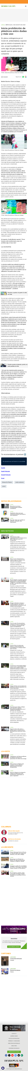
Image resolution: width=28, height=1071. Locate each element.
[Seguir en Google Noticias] (26, 77)
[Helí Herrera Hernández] (4, 840)
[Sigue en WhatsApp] (23, 77)
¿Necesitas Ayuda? (14, 1051)
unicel (3, 486)
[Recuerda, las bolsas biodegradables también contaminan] (5, 506)
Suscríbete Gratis (14, 946)
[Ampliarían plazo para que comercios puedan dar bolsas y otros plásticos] (5, 513)
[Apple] (19, 1055)
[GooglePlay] (22, 1055)
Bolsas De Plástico (7, 482)
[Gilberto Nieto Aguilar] (4, 832)
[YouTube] (12, 1055)
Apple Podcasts (5, 471)
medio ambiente (19, 482)
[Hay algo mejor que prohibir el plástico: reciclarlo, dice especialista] (5, 520)
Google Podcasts (6, 474)
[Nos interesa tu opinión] (14, 1028)
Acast (2, 478)
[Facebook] (6, 1055)
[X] (9, 1055)
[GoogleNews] (15, 1055)
